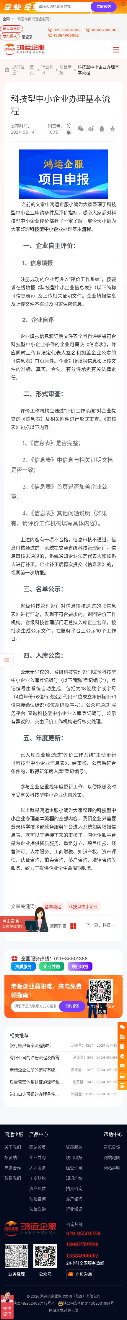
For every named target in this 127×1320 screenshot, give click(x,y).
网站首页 (37, 1147)
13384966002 (66, 35)
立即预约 (104, 6)
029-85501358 (67, 30)
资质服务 (23, 966)
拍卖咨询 (74, 1188)
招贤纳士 (12, 1157)
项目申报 (65, 69)
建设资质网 (11, 29)
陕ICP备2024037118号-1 (34, 1303)
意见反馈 (112, 1147)
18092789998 (103, 30)
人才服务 (37, 1167)
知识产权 (74, 1178)
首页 (32, 69)
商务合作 (12, 1167)
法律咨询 (37, 1208)
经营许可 (74, 1167)
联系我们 (12, 1178)
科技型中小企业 (83, 906)
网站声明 (112, 1167)
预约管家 (72, 1006)
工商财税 (37, 1178)
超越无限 (71, 1310)
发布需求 (10, 36)
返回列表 (58, 925)
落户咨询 (74, 1198)
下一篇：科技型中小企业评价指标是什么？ (101, 924)
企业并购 (51, 966)
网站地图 (112, 1157)
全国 (7, 19)
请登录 (27, 37)
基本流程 (53, 906)
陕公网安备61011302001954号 (88, 1303)
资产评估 (37, 1188)
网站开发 (56, 1310)
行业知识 (47, 69)
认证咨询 (37, 1198)
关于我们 (12, 1147)
